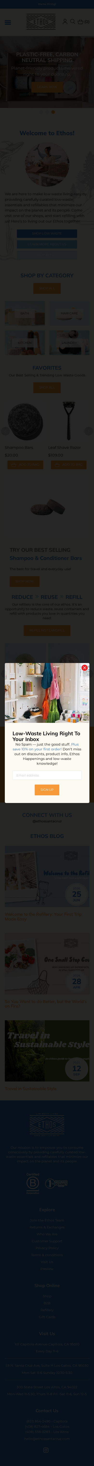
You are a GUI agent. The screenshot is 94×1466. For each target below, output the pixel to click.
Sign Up (47, 790)
